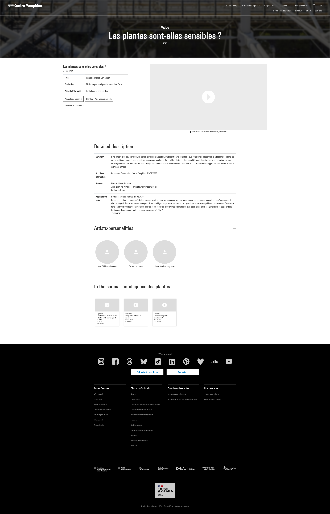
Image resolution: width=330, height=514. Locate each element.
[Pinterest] (186, 362)
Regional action (99, 425)
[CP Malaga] (165, 470)
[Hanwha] (229, 470)
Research (134, 435)
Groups (133, 394)
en (321, 5)
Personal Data (169, 506)
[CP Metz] (146, 470)
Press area (134, 446)
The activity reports (100, 404)
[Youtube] (229, 362)
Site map (154, 506)
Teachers (134, 420)
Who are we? (98, 394)
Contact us (182, 372)
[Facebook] (115, 362)
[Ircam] (126, 470)
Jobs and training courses (102, 409)
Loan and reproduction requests (141, 409)
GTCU (161, 506)
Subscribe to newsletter (147, 372)
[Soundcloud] (215, 362)
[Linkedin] (172, 362)
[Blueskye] (144, 362)
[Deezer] (200, 362)
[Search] (314, 5)
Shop (309, 10)
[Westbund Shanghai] (211, 470)
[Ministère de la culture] (165, 490)
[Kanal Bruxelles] (187, 470)
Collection (283, 5)
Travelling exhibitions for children (142, 430)
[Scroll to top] (323, 507)
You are (319, 10)
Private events (135, 399)
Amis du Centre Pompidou (212, 399)
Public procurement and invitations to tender (145, 404)
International (98, 420)
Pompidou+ (300, 5)
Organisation (98, 399)
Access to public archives (139, 441)
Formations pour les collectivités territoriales (182, 399)
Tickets (298, 10)
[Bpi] (104, 470)
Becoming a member (101, 415)
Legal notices (145, 506)
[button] (165, 146)
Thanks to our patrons (211, 394)
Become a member (283, 10)
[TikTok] (158, 362)
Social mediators (136, 425)
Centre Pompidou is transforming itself (244, 5)
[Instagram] (101, 362)
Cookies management (182, 506)
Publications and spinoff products (142, 415)
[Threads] (129, 362)
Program (268, 5)
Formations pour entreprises (177, 394)
